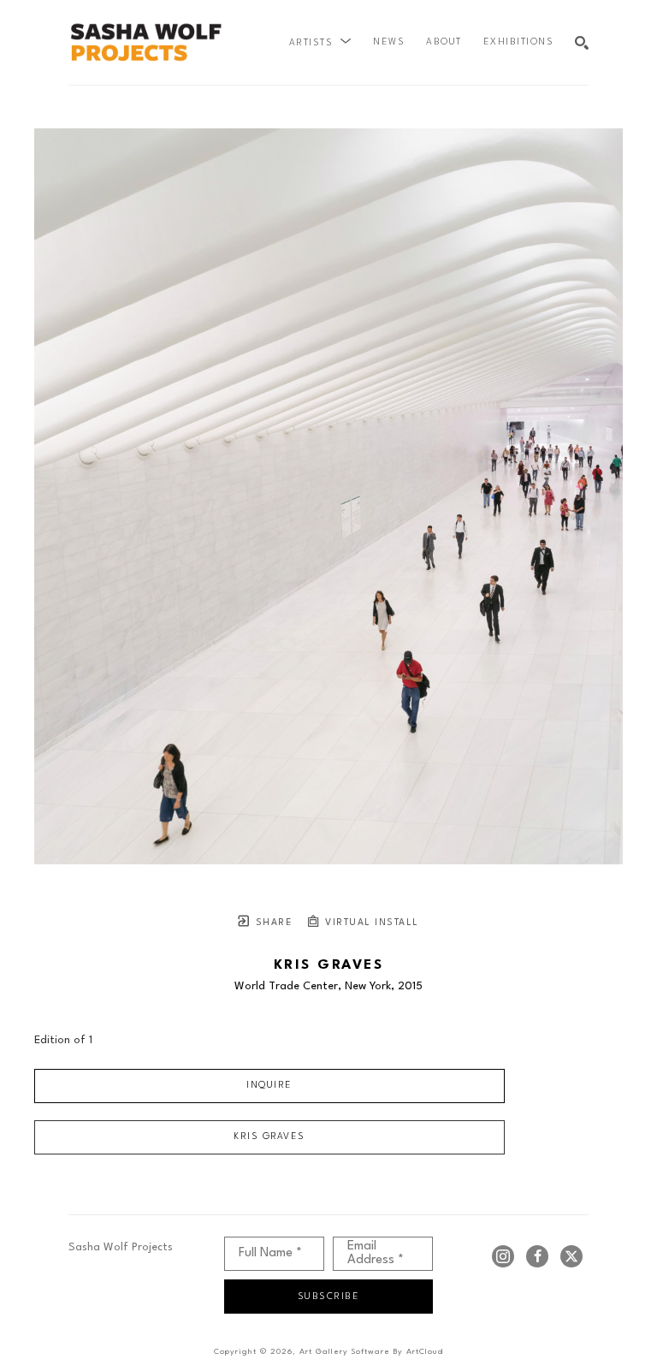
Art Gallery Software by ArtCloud (371, 1352)
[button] (320, 43)
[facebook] (537, 1256)
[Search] (582, 43)
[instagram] (503, 1256)
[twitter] (571, 1256)
